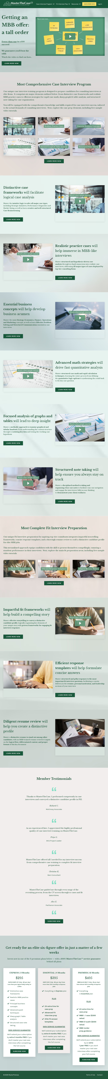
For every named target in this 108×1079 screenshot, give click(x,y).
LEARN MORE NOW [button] (11, 63)
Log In (100, 4)
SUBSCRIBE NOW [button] (89, 4)
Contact (100, 1075)
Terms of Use (90, 1075)
